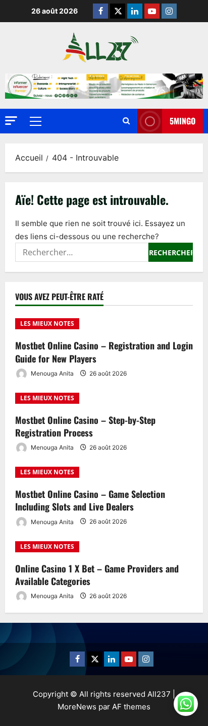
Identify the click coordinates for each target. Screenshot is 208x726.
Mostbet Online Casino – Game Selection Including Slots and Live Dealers (90, 500)
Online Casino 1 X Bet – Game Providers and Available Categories (97, 575)
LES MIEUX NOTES (47, 323)
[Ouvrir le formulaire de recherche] (126, 121)
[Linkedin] (134, 11)
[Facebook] (100, 11)
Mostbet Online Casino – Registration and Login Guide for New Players (104, 352)
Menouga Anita (51, 373)
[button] (11, 120)
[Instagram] (169, 11)
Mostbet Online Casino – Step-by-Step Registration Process (85, 426)
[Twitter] (117, 11)
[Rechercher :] (81, 252)
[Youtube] (152, 11)
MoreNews (77, 706)
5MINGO (182, 121)
